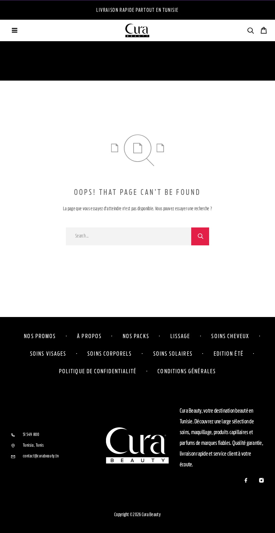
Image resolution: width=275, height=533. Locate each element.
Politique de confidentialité (97, 371)
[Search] (250, 32)
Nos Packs (136, 336)
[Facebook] (246, 481)
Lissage (180, 336)
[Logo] (137, 30)
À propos (89, 336)
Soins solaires (173, 353)
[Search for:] (128, 236)
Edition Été (228, 353)
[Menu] (14, 30)
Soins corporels (109, 353)
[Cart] (263, 31)
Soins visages (48, 353)
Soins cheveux (230, 336)
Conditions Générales (187, 371)
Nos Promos (40, 336)
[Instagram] (261, 481)
